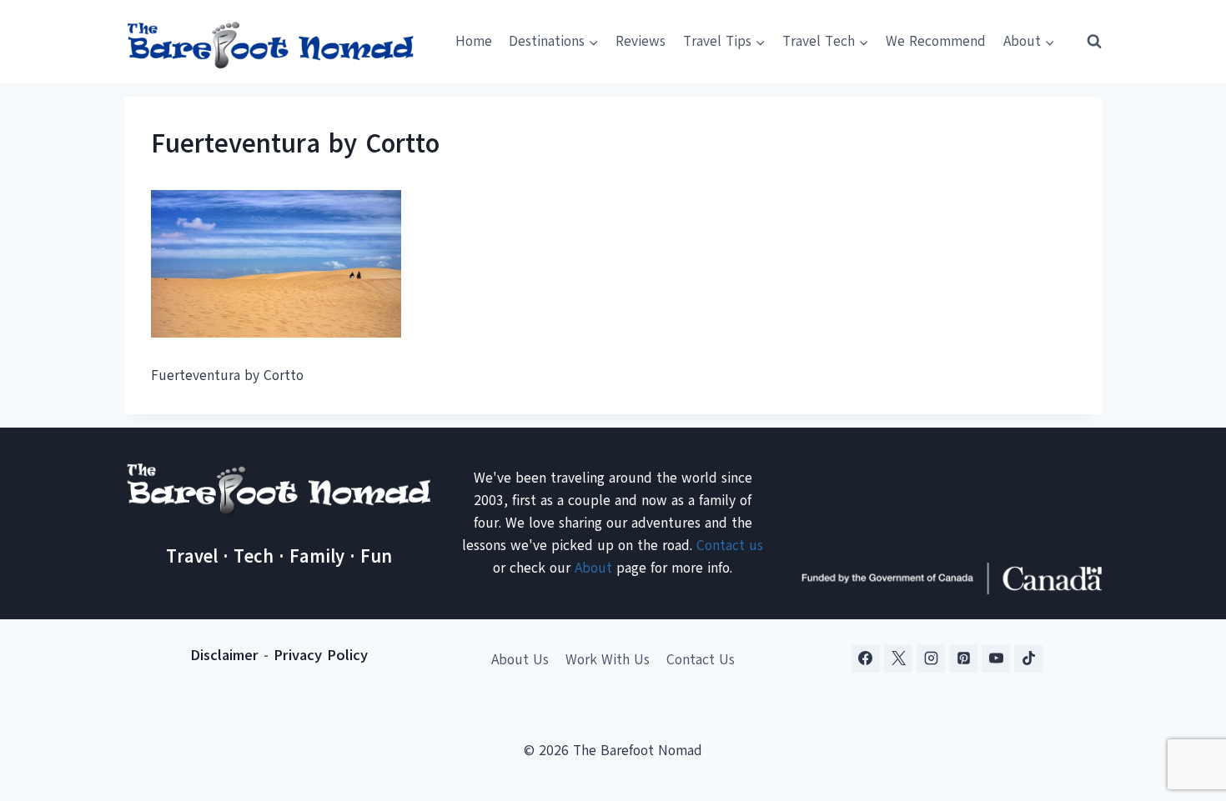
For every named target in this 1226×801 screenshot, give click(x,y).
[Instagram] (931, 658)
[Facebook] (866, 658)
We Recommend (936, 41)
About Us (520, 659)
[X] (898, 658)
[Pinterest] (963, 658)
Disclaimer (224, 655)
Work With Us (607, 659)
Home (473, 41)
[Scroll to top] (1184, 705)
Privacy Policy (321, 655)
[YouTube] (996, 658)
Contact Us (700, 659)
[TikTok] (1028, 658)
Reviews (641, 41)
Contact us (729, 545)
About (593, 568)
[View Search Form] (1087, 41)
